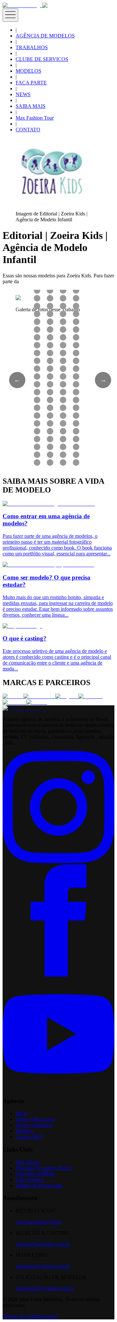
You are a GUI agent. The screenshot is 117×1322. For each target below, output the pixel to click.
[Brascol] (36, 702)
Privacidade (46, 1316)
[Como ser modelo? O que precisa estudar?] (48, 564)
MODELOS (28, 71)
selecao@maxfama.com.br (43, 1244)
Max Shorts (27, 1162)
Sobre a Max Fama (35, 1119)
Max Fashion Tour (35, 118)
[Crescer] (13, 696)
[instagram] (58, 861)
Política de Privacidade (39, 1185)
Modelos (24, 1131)
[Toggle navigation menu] (10, 15)
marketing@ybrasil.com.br (43, 1266)
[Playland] (66, 696)
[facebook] (58, 974)
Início (21, 1113)
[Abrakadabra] (39, 696)
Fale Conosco (30, 1179)
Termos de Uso (18, 1316)
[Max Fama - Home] (22, 5)
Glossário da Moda (35, 1174)
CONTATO (28, 129)
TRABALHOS (32, 47)
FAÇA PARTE (31, 82)
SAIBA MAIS (31, 106)
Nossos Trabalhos (34, 1125)
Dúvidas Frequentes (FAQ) (44, 1168)
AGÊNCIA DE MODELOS (45, 35)
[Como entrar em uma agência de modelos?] (49, 504)
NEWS (23, 94)
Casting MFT (29, 1136)
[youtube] (58, 1088)
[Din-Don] (14, 702)
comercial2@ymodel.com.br (45, 1288)
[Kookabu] (90, 696)
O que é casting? (24, 638)
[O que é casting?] (22, 626)
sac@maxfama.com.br (38, 1222)
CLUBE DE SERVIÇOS (42, 59)
